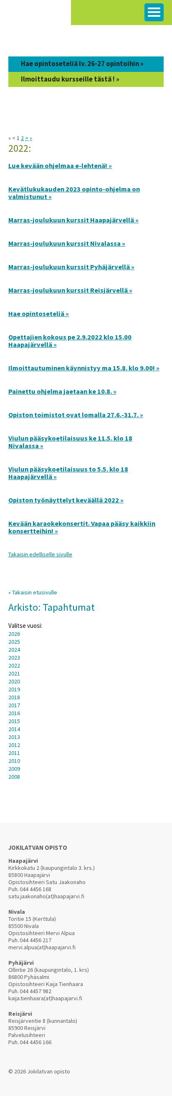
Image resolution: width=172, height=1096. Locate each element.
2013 (14, 737)
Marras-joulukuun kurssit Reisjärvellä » (70, 290)
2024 (14, 649)
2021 (14, 673)
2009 (14, 768)
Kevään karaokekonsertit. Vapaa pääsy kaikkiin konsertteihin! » (81, 527)
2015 (14, 721)
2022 (14, 665)
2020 (14, 681)
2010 (14, 761)
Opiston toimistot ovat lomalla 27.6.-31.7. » (75, 414)
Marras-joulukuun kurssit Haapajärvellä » (73, 220)
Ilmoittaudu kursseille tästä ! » (70, 79)
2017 (14, 705)
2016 (14, 713)
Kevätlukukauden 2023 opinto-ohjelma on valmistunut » (74, 193)
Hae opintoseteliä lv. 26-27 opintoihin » (82, 63)
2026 (14, 633)
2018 (14, 697)
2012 (14, 745)
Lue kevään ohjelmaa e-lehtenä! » (60, 165)
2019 (14, 689)
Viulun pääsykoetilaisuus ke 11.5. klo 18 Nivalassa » (70, 442)
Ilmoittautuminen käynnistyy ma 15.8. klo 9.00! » (83, 368)
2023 (14, 657)
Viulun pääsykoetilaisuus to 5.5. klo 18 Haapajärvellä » (68, 473)
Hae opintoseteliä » (38, 313)
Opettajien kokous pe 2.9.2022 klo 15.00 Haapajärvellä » (70, 341)
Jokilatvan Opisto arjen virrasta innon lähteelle (35, 16)
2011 (14, 753)
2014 (14, 729)
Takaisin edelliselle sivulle (40, 554)
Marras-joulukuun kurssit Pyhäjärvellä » (71, 267)
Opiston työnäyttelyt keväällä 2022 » (66, 500)
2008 (14, 776)
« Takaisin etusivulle (32, 592)
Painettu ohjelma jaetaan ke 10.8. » (62, 391)
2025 (14, 641)
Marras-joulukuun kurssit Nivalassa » (66, 243)
